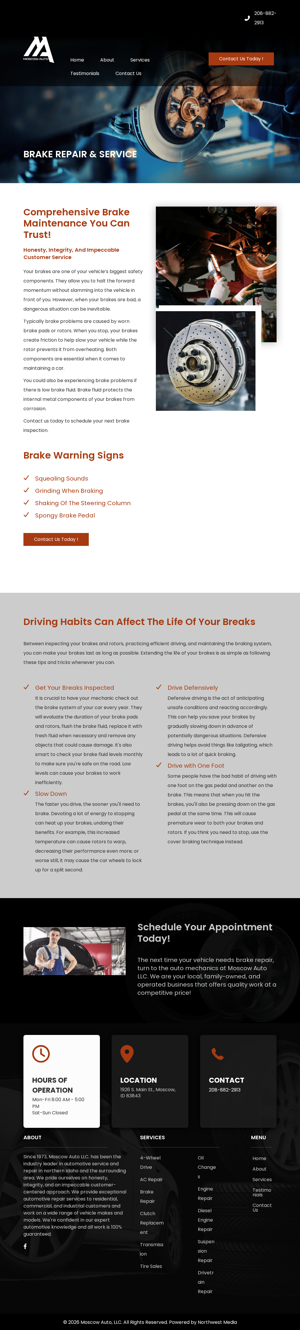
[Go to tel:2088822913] (238, 1070)
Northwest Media (217, 1322)
